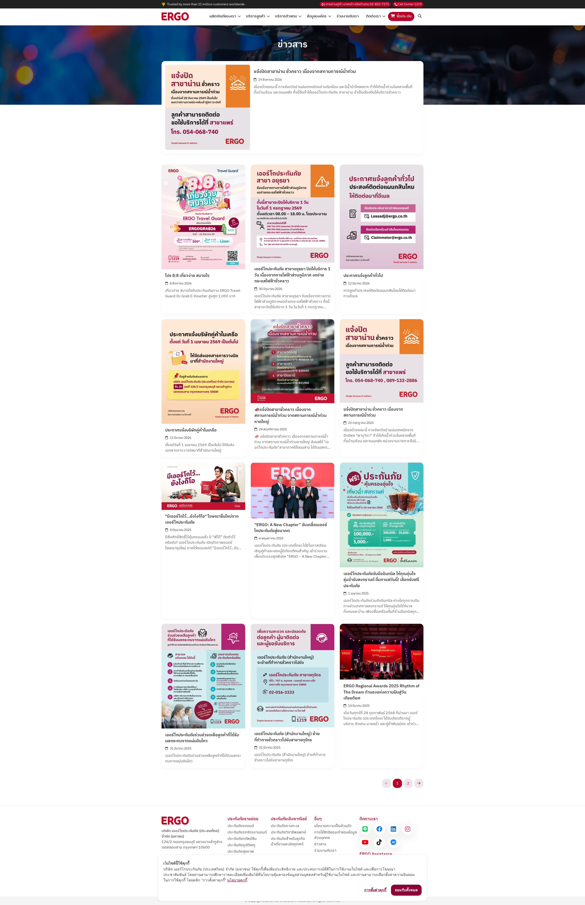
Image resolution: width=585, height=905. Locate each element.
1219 (410, 4)
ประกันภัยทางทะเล (285, 826)
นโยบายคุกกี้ (237, 880)
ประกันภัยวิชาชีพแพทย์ (288, 832)
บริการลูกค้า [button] (255, 16)
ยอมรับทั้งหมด (406, 890)
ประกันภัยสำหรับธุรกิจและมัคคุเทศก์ (288, 841)
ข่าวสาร (320, 844)
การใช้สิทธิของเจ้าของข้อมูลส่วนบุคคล (335, 835)
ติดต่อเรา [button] (373, 16)
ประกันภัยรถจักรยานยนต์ (247, 832)
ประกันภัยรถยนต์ (241, 826)
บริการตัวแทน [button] (286, 16)
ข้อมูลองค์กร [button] (317, 16)
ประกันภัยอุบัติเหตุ (241, 845)
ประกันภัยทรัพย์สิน (242, 839)
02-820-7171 (357, 4)
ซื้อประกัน (404, 16)
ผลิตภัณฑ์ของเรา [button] (223, 16)
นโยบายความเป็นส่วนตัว (332, 826)
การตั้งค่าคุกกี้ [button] (375, 890)
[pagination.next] (418, 783)
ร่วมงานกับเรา (348, 16)
